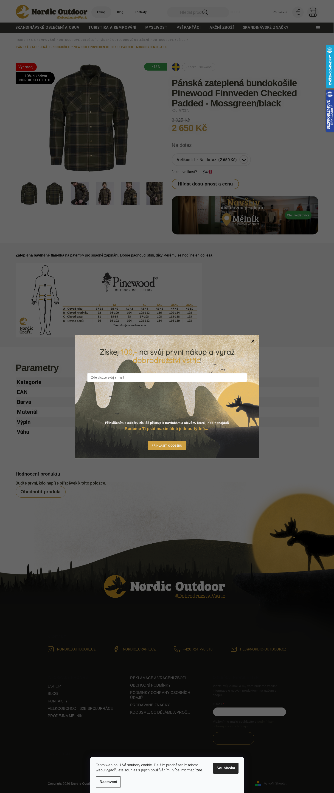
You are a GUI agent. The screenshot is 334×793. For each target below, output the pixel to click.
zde (199, 770)
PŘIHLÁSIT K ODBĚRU (167, 446)
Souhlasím (225, 768)
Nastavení (108, 782)
